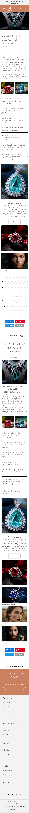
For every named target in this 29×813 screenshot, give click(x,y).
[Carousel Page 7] (11, 281)
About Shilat (7, 703)
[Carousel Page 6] (9, 300)
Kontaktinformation (15, 809)
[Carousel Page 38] (22, 277)
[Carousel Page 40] (25, 277)
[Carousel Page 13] (19, 300)
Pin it (21, 666)
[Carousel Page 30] (10, 277)
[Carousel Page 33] (19, 283)
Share (15, 666)
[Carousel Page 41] (26, 277)
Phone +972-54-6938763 (10, 723)
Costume (6, 743)
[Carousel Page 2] (9, 310)
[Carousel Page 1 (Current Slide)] (2, 281)
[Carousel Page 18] (27, 281)
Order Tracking (8, 735)
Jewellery (6, 766)
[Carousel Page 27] (6, 277)
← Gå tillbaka (6, 662)
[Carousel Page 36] (19, 277)
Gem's (5, 759)
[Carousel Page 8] (12, 281)
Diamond (6, 783)
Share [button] (5, 52)
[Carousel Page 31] (16, 283)
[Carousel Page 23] (13, 296)
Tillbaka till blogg (16, 335)
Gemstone (6, 787)
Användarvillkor (21, 807)
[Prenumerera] (23, 689)
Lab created (7, 779)
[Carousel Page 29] (9, 277)
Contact (5, 711)
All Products (7, 775)
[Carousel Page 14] (21, 281)
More (14, 221)
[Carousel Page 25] (7, 283)
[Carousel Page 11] (22, 310)
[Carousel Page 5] (8, 281)
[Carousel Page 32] (13, 277)
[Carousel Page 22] (16, 302)
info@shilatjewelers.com (11, 719)
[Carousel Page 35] (22, 283)
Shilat (13, 802)
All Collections (8, 771)
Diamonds (6, 755)
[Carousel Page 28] (7, 277)
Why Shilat (6, 707)
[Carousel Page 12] (18, 281)
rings (15, 209)
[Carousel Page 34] (16, 277)
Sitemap (5, 715)
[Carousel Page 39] (23, 277)
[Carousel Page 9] (14, 281)
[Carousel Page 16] (24, 281)
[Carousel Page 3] (5, 281)
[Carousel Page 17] (25, 287)
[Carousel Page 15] (22, 300)
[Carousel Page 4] (6, 300)
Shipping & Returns (9, 739)
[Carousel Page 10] (15, 281)
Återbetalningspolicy (17, 804)
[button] (4, 8)
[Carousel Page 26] (9, 283)
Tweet (9, 666)
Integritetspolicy (10, 807)
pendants (5, 211)
